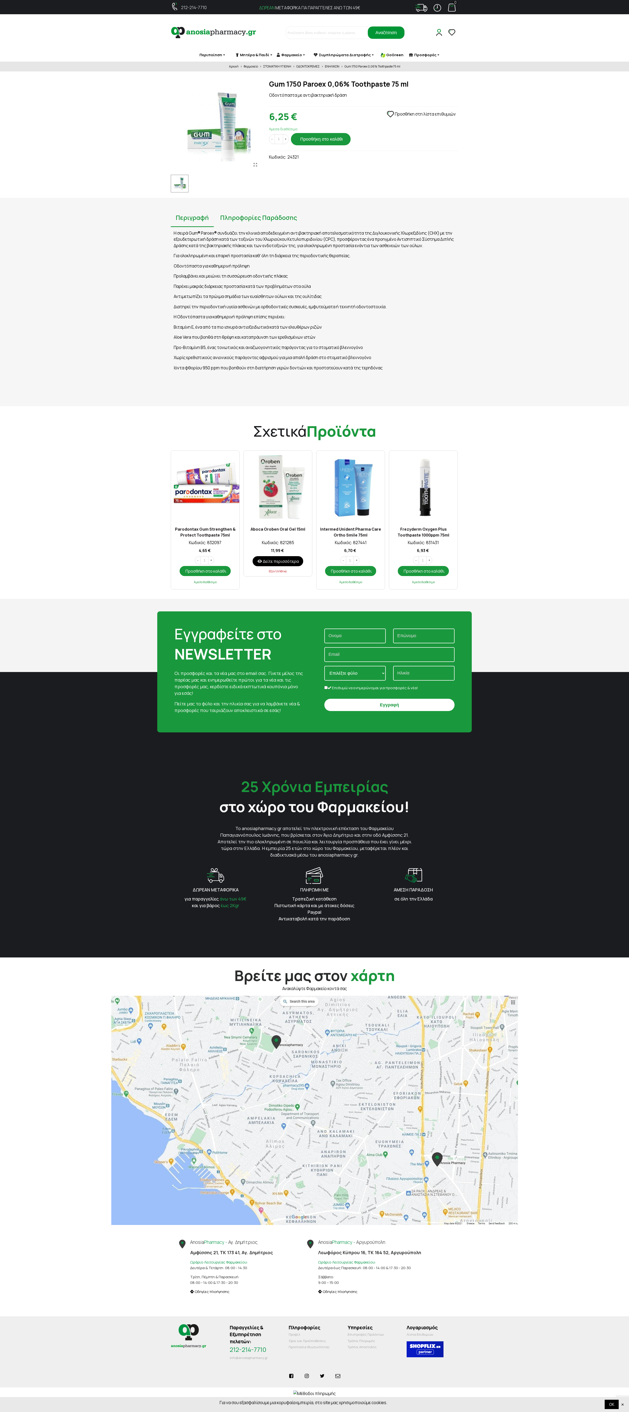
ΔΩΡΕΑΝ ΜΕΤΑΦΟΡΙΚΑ (216, 890)
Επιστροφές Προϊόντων (366, 1334)
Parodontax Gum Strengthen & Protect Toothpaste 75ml (205, 531)
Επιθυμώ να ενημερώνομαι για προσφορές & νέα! (374, 687)
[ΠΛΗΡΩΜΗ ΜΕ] (314, 875)
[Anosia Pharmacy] (214, 33)
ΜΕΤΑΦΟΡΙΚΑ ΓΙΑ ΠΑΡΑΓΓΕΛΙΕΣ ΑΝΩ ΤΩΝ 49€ (309, 8)
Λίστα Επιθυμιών (420, 1334)
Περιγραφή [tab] (192, 217)
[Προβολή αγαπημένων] (452, 33)
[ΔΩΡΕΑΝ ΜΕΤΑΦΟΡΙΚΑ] (215, 875)
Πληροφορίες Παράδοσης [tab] (258, 217)
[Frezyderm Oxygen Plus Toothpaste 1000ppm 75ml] (423, 487)
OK (611, 1404)
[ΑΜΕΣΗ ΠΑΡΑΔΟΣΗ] (413, 875)
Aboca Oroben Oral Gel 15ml (278, 529)
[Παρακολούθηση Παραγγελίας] (421, 8)
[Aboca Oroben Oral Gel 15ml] (278, 487)
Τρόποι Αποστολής (362, 1347)
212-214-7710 (194, 7)
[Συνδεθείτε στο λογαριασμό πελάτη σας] (440, 33)
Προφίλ (294, 1334)
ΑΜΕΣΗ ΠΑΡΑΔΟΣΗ (413, 890)
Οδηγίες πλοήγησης (211, 1291)
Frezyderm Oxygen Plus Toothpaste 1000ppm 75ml (423, 531)
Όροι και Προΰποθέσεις (307, 1341)
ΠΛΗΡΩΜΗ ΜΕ (314, 890)
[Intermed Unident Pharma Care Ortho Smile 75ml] (350, 487)
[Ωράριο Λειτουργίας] (437, 8)
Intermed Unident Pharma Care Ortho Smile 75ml (350, 531)
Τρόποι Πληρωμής (361, 1341)
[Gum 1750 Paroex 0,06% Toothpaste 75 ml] (255, 164)
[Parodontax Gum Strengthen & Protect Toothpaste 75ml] (205, 487)
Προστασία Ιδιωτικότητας (309, 1347)
